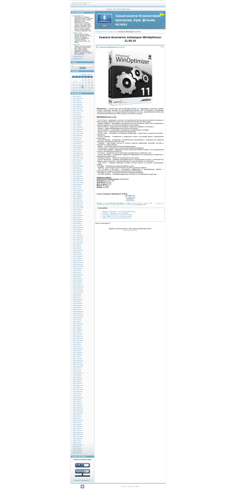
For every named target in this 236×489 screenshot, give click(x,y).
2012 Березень (78, 117)
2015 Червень (77, 197)
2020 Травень (77, 303)
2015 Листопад (78, 207)
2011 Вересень (78, 106)
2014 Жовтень (78, 180)
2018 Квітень (77, 252)
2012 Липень (77, 125)
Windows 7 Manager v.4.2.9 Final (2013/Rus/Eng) (119, 211)
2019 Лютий (77, 272)
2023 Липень (77, 381)
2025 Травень (77, 424)
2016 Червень (77, 221)
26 (73, 89)
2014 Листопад (78, 182)
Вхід (128, 9)
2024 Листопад (78, 412)
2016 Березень (78, 215)
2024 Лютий (77, 395)
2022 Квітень (77, 350)
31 (88, 89)
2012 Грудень (77, 135)
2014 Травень (77, 170)
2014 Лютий (77, 164)
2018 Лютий (77, 248)
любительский (148, 203)
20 (76, 87)
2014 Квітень (77, 168)
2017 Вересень (78, 238)
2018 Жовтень (78, 264)
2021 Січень (77, 320)
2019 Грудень (77, 293)
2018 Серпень (77, 260)
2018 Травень (77, 254)
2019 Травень (77, 279)
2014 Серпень (77, 176)
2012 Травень (77, 121)
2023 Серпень (77, 383)
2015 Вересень (78, 203)
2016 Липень (77, 223)
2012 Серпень (77, 127)
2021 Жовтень (78, 338)
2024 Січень (77, 393)
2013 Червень (77, 147)
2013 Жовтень (78, 156)
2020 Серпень (77, 309)
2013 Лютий (77, 139)
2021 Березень (78, 324)
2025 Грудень (77, 438)
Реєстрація (122, 9)
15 (82, 84)
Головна (109, 9)
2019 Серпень (77, 285)
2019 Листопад (78, 291)
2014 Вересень (78, 178)
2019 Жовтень (78, 289)
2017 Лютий (77, 231)
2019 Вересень (78, 287)
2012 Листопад (78, 133)
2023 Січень (77, 369)
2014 (104, 32)
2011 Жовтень (77, 108)
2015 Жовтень (78, 205)
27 (76, 89)
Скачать (140, 203)
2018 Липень (77, 258)
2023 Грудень (77, 391)
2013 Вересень (78, 154)
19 (73, 87)
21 (79, 87)
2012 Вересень (78, 129)
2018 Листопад (78, 266)
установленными (115, 204)
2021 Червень (77, 330)
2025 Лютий (77, 418)
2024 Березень (78, 397)
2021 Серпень (77, 334)
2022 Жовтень (78, 363)
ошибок (128, 204)
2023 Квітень (77, 375)
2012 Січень (77, 113)
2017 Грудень (77, 244)
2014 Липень (77, 174)
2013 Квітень (77, 143)
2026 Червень (77, 451)
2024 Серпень (77, 406)
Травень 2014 (86, 74)
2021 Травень (77, 328)
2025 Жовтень (78, 434)
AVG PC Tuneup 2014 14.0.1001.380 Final (117, 218)
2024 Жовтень (78, 410)
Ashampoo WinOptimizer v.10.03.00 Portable (117, 215)
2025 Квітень (77, 422)
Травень (110, 32)
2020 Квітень (77, 301)
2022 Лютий (77, 346)
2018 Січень (77, 246)
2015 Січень (77, 186)
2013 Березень (78, 141)
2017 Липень (77, 233)
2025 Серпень (77, 430)
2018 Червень (77, 256)
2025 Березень (78, 420)
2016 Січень (77, 211)
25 (91, 87)
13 (76, 84)
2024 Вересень (78, 408)
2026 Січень (77, 440)
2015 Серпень (77, 201)
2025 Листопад (78, 436)
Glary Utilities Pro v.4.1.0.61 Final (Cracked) (117, 216)
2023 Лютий (77, 371)
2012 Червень (77, 123)
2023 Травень (77, 377)
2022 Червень (77, 354)
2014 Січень (77, 162)
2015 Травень (77, 195)
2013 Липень (77, 149)
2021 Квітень (77, 326)
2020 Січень (77, 295)
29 (82, 89)
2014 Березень (78, 166)
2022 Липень (77, 356)
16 (85, 84)
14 (79, 84)
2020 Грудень (77, 317)
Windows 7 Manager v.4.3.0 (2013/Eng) (116, 213)
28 (79, 89)
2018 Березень (78, 250)
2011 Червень (77, 104)
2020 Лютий (77, 297)
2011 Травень (77, 102)
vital (125, 203)
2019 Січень (77, 270)
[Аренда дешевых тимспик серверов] (82, 477)
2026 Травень (77, 449)
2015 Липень (77, 199)
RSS (85, 4)
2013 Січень (77, 137)
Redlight (133, 204)
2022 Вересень (78, 361)
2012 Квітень (77, 119)
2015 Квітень (77, 192)
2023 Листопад (78, 389)
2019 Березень (78, 274)
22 (82, 87)
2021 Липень (77, 332)
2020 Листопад (78, 315)
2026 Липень (77, 453)
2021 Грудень (77, 342)
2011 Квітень (77, 100)
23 (85, 87)
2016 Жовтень (78, 229)
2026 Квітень (77, 447)
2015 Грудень (77, 209)
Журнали (76, 56)
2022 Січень (77, 344)
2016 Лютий (77, 213)
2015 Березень (78, 190)
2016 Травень (77, 219)
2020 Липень (77, 307)
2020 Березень (78, 299)
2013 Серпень (77, 151)
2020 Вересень (78, 311)
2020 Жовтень (78, 313)
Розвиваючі (134, 203)
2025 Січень (77, 416)
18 (91, 84)
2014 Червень (77, 172)
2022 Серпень (77, 358)
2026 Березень (78, 445)
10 (88, 82)
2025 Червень (77, 426)
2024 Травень (77, 402)
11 (91, 82)
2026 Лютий (77, 443)
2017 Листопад (78, 242)
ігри (74, 44)
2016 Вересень (78, 227)
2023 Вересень (78, 385)
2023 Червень (77, 379)
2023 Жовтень (78, 387)
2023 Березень (78, 373)
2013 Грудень (77, 160)
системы (123, 204)
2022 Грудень (77, 367)
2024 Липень (77, 404)
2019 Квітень (77, 276)
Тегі (114, 9)
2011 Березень (78, 98)
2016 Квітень (77, 217)
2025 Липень (77, 428)
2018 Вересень (78, 262)
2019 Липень (77, 283)
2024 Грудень (77, 414)
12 (73, 84)
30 (85, 89)
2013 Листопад (78, 158)
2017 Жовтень (78, 240)
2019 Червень (77, 281)
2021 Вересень (78, 336)
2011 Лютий (77, 96)
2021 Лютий (77, 322)
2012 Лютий (77, 115)
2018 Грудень (77, 268)
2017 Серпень (77, 236)
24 (88, 87)
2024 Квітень (77, 399)
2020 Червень (77, 305)
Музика (75, 58)
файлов (107, 204)
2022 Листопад (78, 365)
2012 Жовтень (78, 131)
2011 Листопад (78, 110)
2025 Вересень (78, 432)
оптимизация (100, 204)
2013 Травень (77, 145)
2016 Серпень (77, 225)
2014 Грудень (77, 184)
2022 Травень (77, 352)
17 (88, 84)
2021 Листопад (78, 340)
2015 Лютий (77, 188)
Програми (76, 15)
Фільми (75, 33)
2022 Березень (78, 348)
